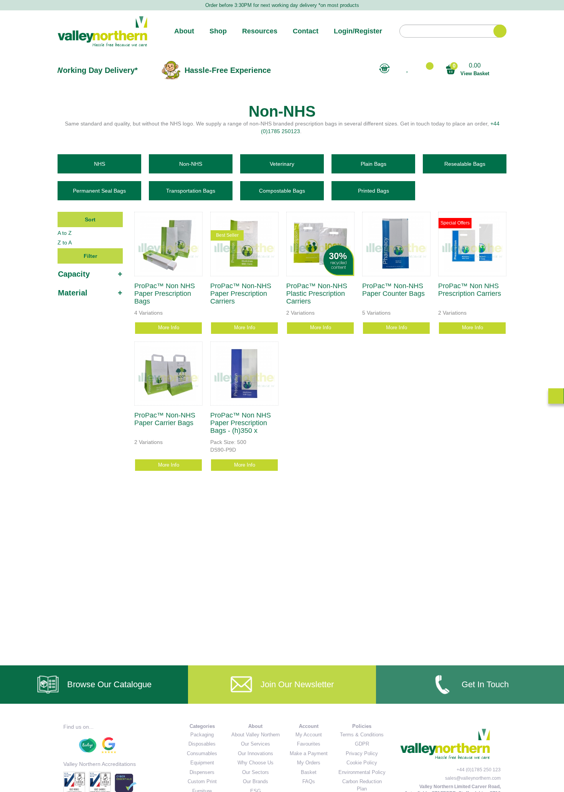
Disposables (202, 744)
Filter (90, 256)
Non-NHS (190, 164)
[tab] (90, 274)
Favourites (308, 744)
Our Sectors (255, 772)
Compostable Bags (282, 191)
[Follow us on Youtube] (69, 745)
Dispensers (202, 772)
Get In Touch (485, 684)
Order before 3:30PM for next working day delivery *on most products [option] (282, 5)
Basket (309, 772)
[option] (131, 70)
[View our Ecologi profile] (87, 745)
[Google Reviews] (108, 745)
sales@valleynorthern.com (473, 778)
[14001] (126, 783)
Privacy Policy (362, 753)
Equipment (202, 763)
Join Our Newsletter (297, 684)
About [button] (184, 31)
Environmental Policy (362, 772)
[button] (426, 68)
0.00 (471, 69)
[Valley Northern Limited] (102, 31)
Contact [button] (305, 31)
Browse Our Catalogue (109, 684)
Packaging (202, 735)
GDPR (362, 744)
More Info (168, 327)
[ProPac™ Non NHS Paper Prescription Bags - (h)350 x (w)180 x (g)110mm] (244, 374)
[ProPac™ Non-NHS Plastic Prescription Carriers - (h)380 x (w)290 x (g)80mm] (320, 244)
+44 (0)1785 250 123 (479, 769)
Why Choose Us (255, 763)
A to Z (65, 233)
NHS (99, 164)
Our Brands (255, 781)
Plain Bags (373, 164)
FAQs (308, 781)
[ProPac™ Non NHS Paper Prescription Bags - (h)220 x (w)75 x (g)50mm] (168, 244)
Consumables (202, 753)
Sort (90, 219)
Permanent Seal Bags (99, 191)
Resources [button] (259, 31)
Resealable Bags (464, 164)
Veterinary (282, 164)
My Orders (308, 763)
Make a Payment (309, 753)
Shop (218, 31)
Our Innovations (255, 753)
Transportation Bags (190, 191)
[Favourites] (384, 68)
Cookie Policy (361, 763)
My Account (308, 735)
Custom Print (202, 781)
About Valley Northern (255, 735)
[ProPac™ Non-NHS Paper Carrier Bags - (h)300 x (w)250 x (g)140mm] (168, 374)
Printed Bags (373, 191)
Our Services (255, 744)
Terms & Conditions (362, 735)
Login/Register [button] (358, 31)
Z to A (65, 242)
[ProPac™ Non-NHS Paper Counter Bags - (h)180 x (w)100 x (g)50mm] (396, 244)
